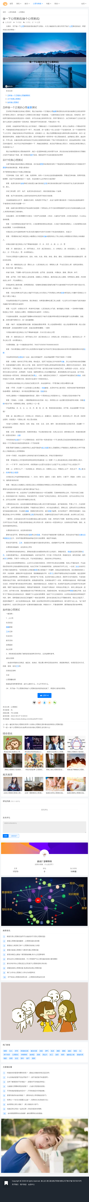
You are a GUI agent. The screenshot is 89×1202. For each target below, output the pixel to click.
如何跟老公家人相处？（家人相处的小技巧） (23, 1104)
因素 (38, 535)
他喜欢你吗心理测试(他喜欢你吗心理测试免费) (55, 793)
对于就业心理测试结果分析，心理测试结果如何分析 (26, 977)
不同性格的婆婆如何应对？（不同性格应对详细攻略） (26, 1091)
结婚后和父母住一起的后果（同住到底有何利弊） (25, 1109)
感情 (30, 535)
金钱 (22, 183)
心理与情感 (37, 4)
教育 (35, 570)
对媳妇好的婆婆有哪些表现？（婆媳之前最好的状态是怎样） (29, 1073)
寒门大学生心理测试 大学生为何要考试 (21, 972)
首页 (11, 4)
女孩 (16, 440)
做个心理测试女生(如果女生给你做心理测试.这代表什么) (30, 727)
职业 (56, 4)
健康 (29, 107)
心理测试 (22, 12)
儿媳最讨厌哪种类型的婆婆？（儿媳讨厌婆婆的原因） (26, 1086)
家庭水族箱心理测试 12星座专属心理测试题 (22, 950)
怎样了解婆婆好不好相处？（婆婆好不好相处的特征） (26, 1082)
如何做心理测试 (13, 102)
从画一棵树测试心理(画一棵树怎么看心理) (34, 793)
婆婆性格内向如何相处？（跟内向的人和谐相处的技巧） (27, 1095)
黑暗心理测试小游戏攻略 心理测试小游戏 (76, 752)
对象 (45, 236)
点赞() (45, 695)
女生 (77, 566)
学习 (6, 558)
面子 (32, 155)
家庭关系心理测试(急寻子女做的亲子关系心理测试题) (26, 936)
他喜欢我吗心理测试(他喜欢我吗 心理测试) (76, 793)
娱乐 (26, 4)
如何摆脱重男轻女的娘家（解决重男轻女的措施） (25, 1113)
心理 (22, 26)
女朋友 (20, 357)
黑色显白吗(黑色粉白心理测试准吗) (34, 752)
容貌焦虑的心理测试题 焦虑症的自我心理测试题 (24, 968)
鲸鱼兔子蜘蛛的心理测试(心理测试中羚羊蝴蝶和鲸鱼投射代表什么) (76, 769)
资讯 (18, 4)
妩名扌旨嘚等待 (44, 861)
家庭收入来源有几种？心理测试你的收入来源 (23, 945)
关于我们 (15, 1184)
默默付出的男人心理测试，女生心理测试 (55, 752)
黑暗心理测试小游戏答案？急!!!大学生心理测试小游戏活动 (13, 769)
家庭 (49, 511)
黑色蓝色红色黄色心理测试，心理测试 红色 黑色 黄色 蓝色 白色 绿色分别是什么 (13, 752)
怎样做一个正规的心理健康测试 (18, 95)
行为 (17, 666)
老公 (43, 448)
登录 (5, 836)
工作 (20, 543)
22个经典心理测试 (14, 99)
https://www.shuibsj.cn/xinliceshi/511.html (26, 719)
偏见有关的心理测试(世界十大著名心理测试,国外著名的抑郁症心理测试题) (36, 724)
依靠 (62, 293)
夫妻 (19, 435)
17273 (15, 871)
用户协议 (23, 1184)
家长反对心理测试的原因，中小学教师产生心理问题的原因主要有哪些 (32, 959)
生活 (84, 535)
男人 (35, 375)
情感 (79, 375)
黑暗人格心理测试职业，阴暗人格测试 (55, 769)
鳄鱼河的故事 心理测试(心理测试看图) (34, 769)
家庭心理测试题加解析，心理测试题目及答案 (23, 941)
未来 (7, 472)
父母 (45, 183)
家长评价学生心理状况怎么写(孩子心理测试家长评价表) (27, 963)
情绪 (71, 591)
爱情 (41, 164)
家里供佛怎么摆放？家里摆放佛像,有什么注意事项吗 (26, 954)
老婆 (47, 448)
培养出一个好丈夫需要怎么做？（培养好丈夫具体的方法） (28, 1100)
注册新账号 (14, 836)
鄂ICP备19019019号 (74, 1181)
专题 (48, 4)
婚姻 (27, 511)
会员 (83, 4)
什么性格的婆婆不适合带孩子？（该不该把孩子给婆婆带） (28, 1077)
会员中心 (31, 1184)
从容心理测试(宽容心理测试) (13, 793)
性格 (43, 388)
